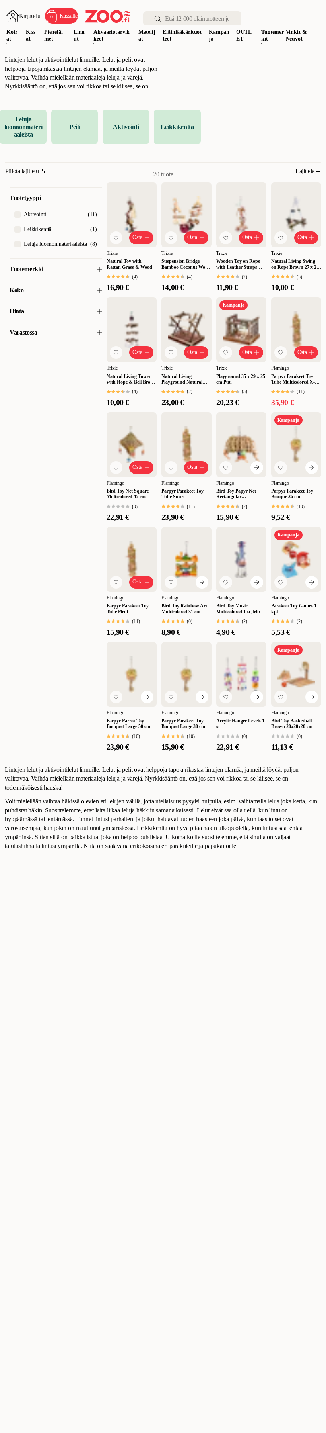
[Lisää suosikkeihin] (116, 237)
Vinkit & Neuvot (296, 35)
